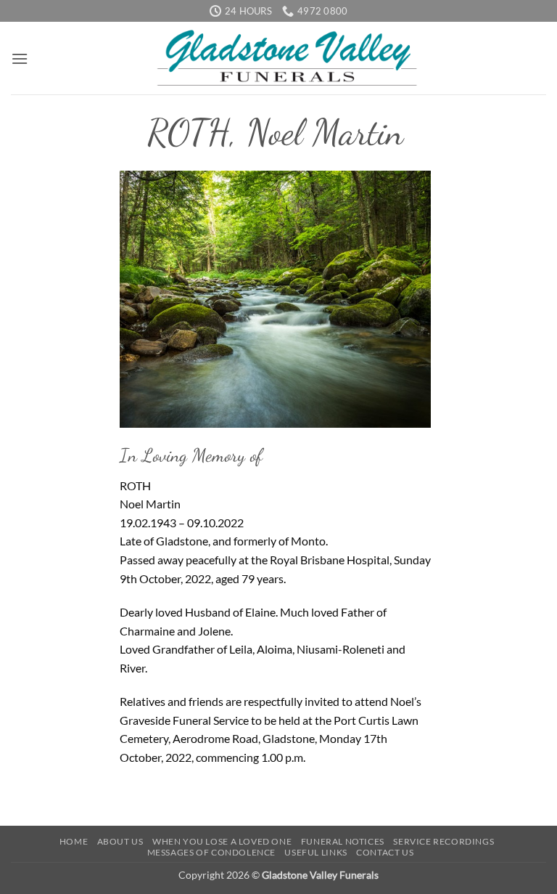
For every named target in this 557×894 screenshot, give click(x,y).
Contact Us (384, 852)
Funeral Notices (342, 841)
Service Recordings (443, 841)
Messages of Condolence (211, 852)
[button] (19, 58)
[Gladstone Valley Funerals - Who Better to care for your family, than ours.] (287, 58)
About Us (120, 841)
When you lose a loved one (222, 841)
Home (73, 841)
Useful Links (315, 852)
